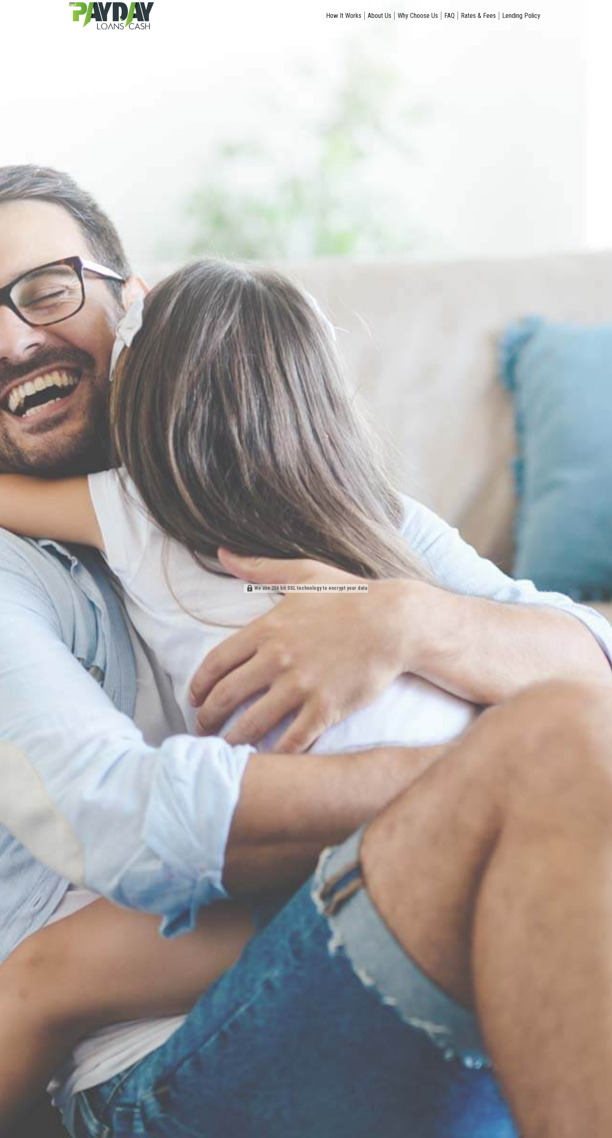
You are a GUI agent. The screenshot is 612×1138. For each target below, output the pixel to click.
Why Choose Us (418, 16)
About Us (379, 16)
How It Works (343, 16)
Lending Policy (521, 16)
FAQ (449, 16)
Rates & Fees (478, 16)
